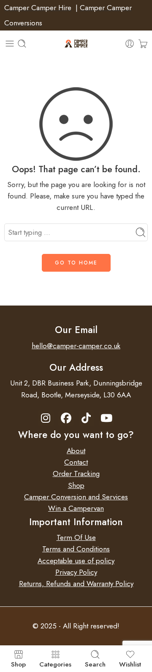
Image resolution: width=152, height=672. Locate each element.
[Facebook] (66, 418)
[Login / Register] (130, 44)
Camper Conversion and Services (76, 497)
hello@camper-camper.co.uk (76, 346)
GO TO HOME (76, 263)
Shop (76, 485)
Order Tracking (76, 473)
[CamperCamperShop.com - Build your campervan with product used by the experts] (76, 44)
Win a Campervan (76, 508)
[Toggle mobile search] (22, 43)
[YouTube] (106, 418)
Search (95, 664)
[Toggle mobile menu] (9, 44)
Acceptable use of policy (76, 561)
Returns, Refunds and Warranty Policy (76, 583)
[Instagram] (46, 418)
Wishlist (130, 664)
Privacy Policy (76, 572)
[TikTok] (86, 418)
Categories (55, 664)
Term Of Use (76, 537)
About (76, 451)
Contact (76, 462)
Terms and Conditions (76, 549)
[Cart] (143, 44)
